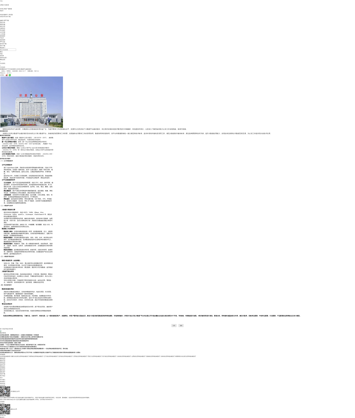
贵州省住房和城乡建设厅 (65, 356)
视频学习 (5, 14)
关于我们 (2, 379)
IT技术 (2, 38)
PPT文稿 (2, 42)
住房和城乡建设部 (5, 356)
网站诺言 (2, 366)
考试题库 (2, 30)
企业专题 (2, 32)
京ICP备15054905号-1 (46, 399)
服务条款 (2, 370)
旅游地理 (2, 40)
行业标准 (6, 5)
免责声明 (2, 364)
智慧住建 (2, 24)
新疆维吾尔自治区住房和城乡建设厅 (185, 356)
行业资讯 (2, 63)
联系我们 (2, 381)
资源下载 (2, 374)
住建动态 (2, 28)
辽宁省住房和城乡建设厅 (51, 356)
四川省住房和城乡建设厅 (109, 356)
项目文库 (2, 26)
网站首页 (2, 59)
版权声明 (2, 360)
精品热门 (2, 47)
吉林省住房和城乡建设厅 (168, 356)
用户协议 (2, 376)
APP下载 (6, 20)
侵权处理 (2, 362)
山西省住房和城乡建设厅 (138, 356)
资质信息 (2, 383)
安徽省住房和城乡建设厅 (153, 356)
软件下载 (8, 16)
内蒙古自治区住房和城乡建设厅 (20, 356)
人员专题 (2, 34)
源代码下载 (3, 44)
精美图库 (2, 36)
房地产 (6, 9)
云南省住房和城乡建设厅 (124, 356)
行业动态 (2, 67)
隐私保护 (2, 372)
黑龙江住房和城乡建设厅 (95, 356)
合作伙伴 (2, 385)
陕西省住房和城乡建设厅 (36, 356)
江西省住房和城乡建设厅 (80, 356)
